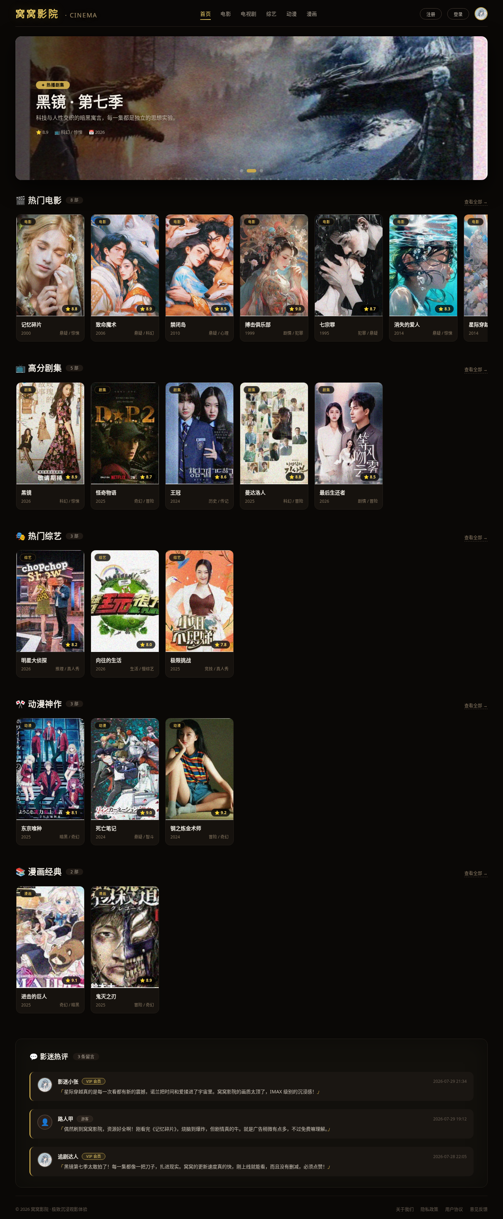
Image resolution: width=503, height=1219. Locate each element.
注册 (430, 14)
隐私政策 (429, 1209)
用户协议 (454, 1209)
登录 (458, 14)
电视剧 (249, 13)
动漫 (291, 13)
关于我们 (405, 1209)
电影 (225, 13)
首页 (205, 13)
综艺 (271, 13)
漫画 (312, 13)
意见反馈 (479, 1209)
